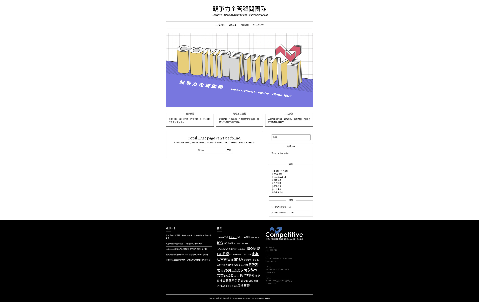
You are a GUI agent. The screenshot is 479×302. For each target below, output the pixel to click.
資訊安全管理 (222, 286)
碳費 (243, 281)
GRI (239, 237)
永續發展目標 (233, 275)
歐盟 (246, 265)
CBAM (220, 237)
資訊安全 (257, 281)
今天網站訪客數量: (280, 207)
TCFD (244, 254)
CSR (225, 237)
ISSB (230, 254)
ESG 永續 (278, 174)
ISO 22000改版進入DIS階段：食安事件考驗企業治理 (186, 249)
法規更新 (277, 189)
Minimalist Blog (248, 298)
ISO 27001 (233, 249)
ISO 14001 (245, 243)
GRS (252, 238)
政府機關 (245, 25)
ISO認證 (253, 248)
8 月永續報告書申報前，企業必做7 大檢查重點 (184, 244)
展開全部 (275, 171)
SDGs (239, 254)
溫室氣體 (234, 280)
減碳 (225, 280)
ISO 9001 (228, 243)
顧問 (235, 286)
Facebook (258, 25)
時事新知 (277, 186)
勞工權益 (252, 260)
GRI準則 (246, 237)
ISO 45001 (242, 249)
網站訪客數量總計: (280, 212)
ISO (220, 243)
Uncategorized (280, 177)
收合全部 (284, 171)
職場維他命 (278, 192)
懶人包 (241, 265)
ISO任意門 (219, 25)
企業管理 (237, 259)
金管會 (231, 286)
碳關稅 (249, 281)
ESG (233, 237)
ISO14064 (222, 248)
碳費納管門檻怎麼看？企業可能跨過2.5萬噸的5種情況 (187, 255)
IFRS (256, 238)
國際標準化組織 (230, 265)
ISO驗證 (223, 254)
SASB (235, 254)
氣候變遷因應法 (230, 270)
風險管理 (243, 285)
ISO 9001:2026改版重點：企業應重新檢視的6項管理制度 (188, 260)
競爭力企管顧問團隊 (239, 9)
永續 (243, 270)
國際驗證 (233, 25)
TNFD (249, 254)
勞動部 (246, 260)
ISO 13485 (237, 243)
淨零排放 (248, 275)
